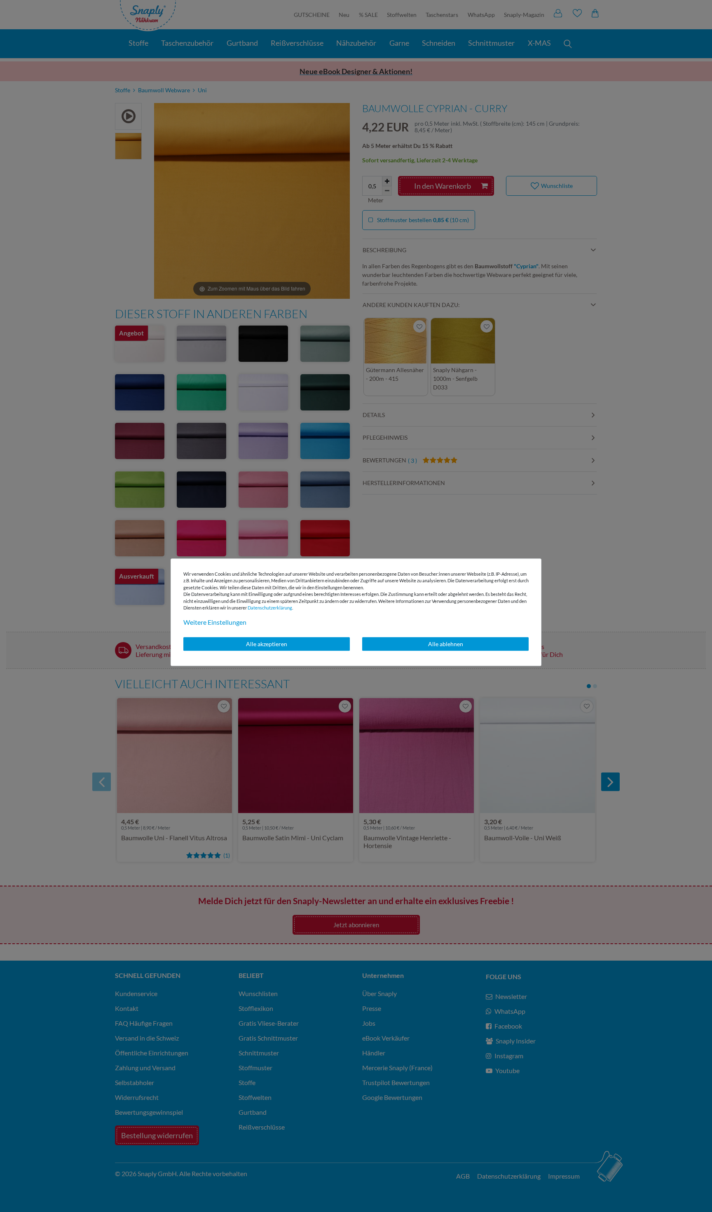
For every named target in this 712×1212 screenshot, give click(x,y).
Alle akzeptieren (266, 643)
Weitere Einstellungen (214, 622)
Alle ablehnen (445, 643)
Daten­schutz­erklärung (270, 607)
